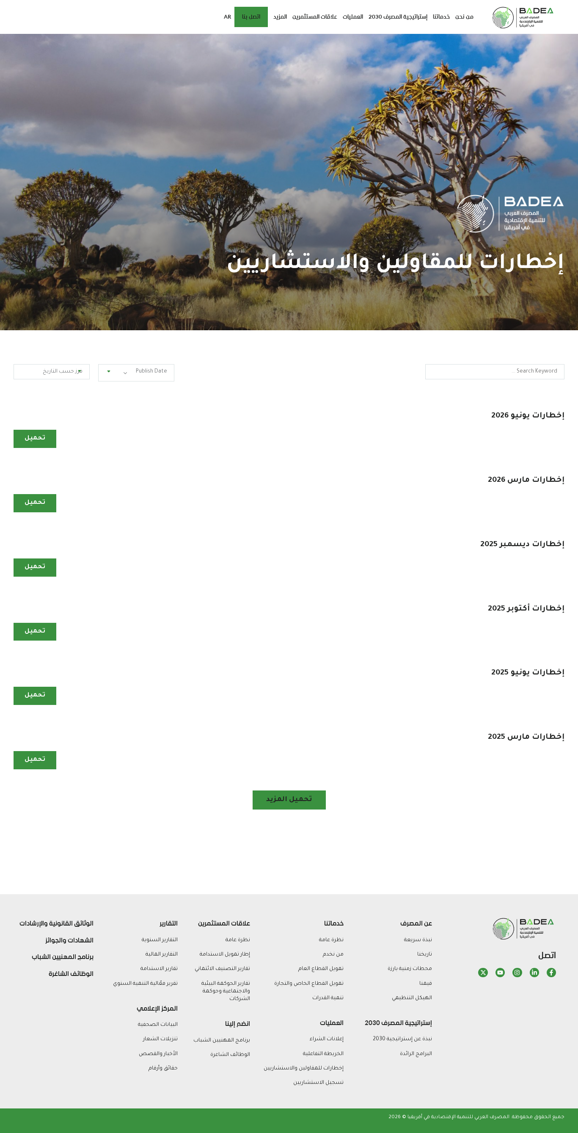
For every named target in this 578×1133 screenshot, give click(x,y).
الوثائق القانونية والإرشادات (56, 923)
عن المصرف (416, 923)
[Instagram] (517, 972)
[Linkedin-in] (534, 972)
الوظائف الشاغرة (71, 974)
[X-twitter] (482, 972)
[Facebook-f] (551, 972)
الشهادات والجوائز (69, 940)
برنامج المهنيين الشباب (63, 957)
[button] (289, 800)
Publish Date (151, 372)
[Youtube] (499, 972)
